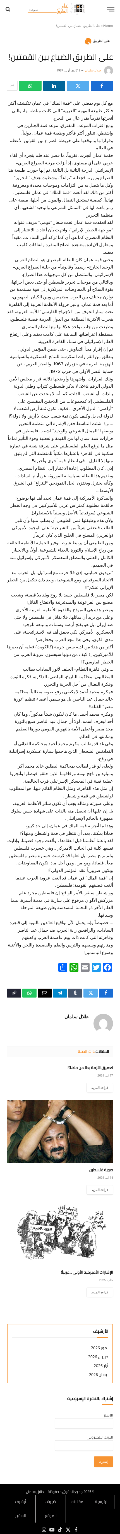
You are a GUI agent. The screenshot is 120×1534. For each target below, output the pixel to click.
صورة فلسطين (101, 1169)
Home (108, 26)
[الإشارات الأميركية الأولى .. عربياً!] (60, 1233)
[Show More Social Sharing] (12, 86)
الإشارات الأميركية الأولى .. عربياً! (87, 1272)
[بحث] (8, 9)
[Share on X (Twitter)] (78, 86)
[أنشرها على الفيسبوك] (102, 86)
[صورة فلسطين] (60, 1131)
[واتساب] (30, 86)
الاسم (108, 1415)
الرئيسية (102, 1501)
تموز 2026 (99, 1348)
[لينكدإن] (54, 86)
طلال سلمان (93, 70)
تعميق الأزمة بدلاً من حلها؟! (90, 1067)
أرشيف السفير (20, 1508)
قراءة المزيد (99, 1088)
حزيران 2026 (98, 1357)
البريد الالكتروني (100, 1437)
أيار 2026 (101, 1366)
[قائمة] (110, 9)
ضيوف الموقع (51, 1508)
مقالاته (77, 1501)
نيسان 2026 (98, 1375)
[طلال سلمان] (57, 9)
